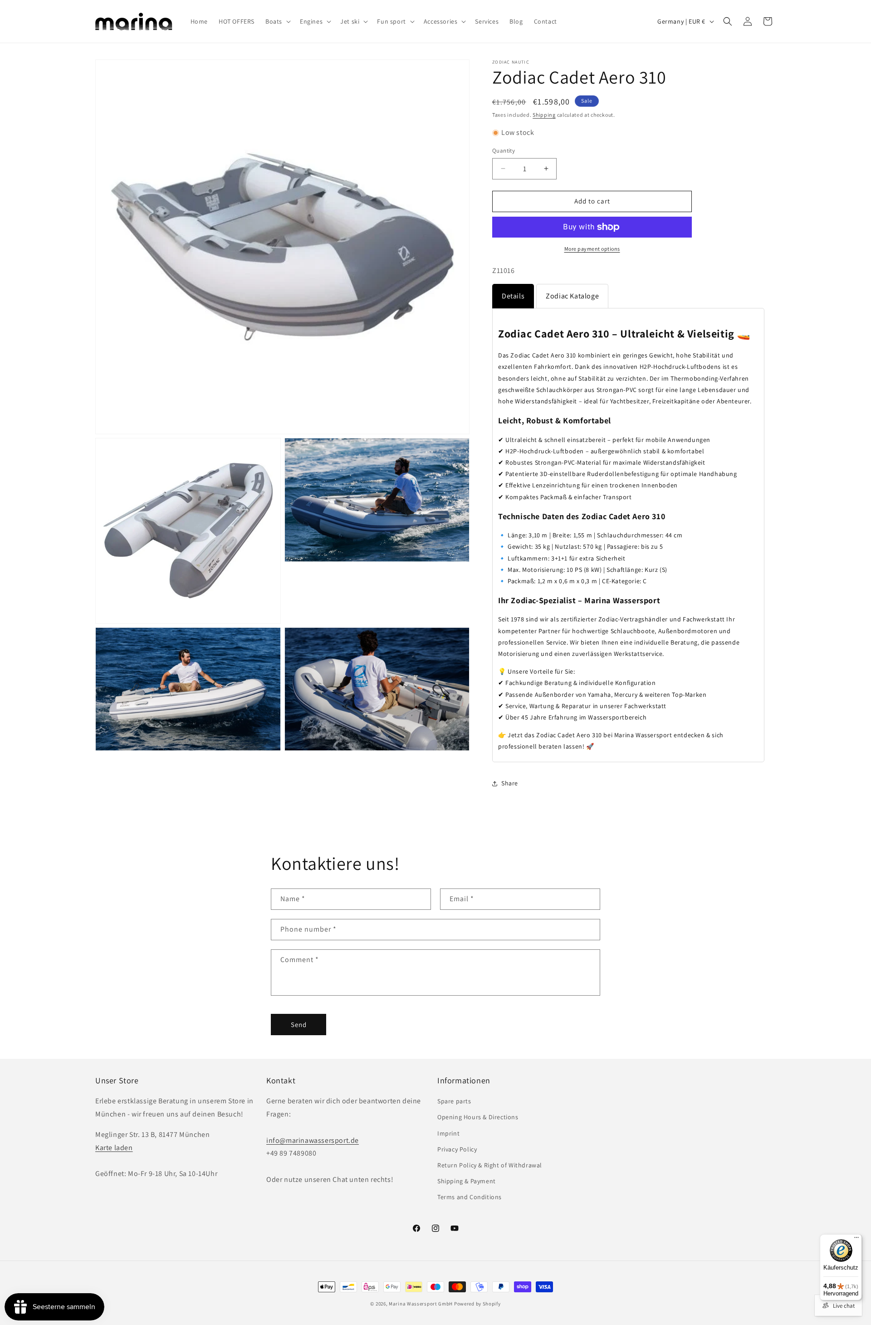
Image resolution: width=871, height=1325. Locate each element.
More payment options (592, 248)
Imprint (448, 1133)
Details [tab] (513, 296)
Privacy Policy (457, 1149)
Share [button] (509, 783)
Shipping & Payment (466, 1181)
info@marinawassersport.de (312, 1140)
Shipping (544, 114)
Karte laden (114, 1147)
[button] (277, 21)
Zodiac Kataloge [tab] (572, 296)
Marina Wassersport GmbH (421, 1303)
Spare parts (454, 1101)
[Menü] (856, 1239)
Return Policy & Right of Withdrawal (489, 1165)
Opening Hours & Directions (478, 1117)
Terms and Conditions (469, 1197)
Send (299, 1024)
